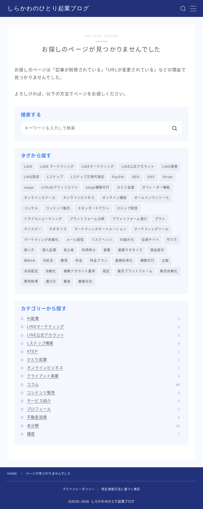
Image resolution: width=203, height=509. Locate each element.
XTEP (103, 351)
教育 (64, 261)
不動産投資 (103, 417)
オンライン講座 (114, 198)
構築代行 (147, 261)
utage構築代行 (97, 187)
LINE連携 (170, 167)
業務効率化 (124, 261)
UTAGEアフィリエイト (59, 187)
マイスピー (32, 229)
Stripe (168, 177)
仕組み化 (127, 240)
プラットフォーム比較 (87, 219)
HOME (12, 473)
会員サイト (150, 240)
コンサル (31, 208)
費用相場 (31, 281)
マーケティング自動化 (41, 240)
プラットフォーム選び (129, 219)
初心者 (69, 250)
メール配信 (75, 240)
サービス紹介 (103, 401)
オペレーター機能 (156, 187)
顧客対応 (86, 281)
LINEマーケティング (97, 167)
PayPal (118, 177)
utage (29, 187)
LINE (28, 167)
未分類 (103, 425)
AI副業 (103, 318)
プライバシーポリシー (79, 489)
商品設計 (157, 250)
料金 (79, 261)
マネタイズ (58, 229)
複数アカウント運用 (79, 271)
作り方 (172, 240)
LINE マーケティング (57, 167)
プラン (160, 219)
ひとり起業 (126, 187)
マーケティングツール (151, 229)
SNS (151, 177)
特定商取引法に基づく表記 (121, 489)
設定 (106, 271)
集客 (67, 281)
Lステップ (55, 177)
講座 (103, 434)
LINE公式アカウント (138, 167)
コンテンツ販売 (58, 208)
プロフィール (103, 409)
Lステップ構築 (103, 343)
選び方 (51, 281)
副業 (107, 250)
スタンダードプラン (93, 208)
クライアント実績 (103, 376)
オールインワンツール (151, 198)
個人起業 (49, 250)
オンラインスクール (40, 198)
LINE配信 (31, 177)
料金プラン (99, 261)
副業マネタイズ (130, 250)
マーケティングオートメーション (100, 229)
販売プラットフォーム (135, 271)
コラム (103, 384)
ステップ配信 (127, 208)
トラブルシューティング (43, 219)
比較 (165, 261)
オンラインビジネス (79, 198)
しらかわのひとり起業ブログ (48, 8)
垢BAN (29, 261)
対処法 (48, 261)
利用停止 (89, 250)
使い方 (29, 250)
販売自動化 (169, 271)
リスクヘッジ (101, 240)
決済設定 (31, 271)
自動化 (51, 271)
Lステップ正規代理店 (87, 177)
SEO (136, 177)
